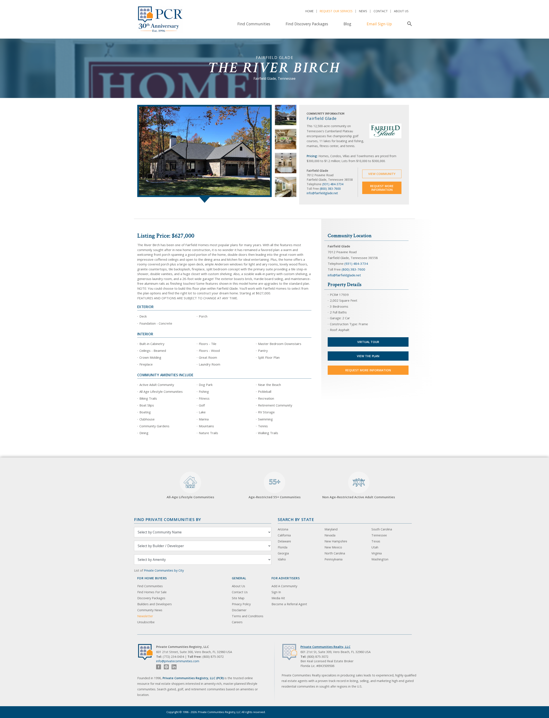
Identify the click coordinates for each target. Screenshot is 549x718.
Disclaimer (239, 610)
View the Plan (368, 356)
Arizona (283, 529)
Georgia (283, 553)
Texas (375, 541)
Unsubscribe (146, 622)
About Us (401, 11)
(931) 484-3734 (332, 184)
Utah (374, 547)
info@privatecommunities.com (177, 661)
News (363, 11)
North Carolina (334, 553)
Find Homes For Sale (152, 592)
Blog (347, 23)
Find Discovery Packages (307, 23)
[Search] (409, 23)
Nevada (329, 535)
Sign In (276, 592)
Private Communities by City (164, 570)
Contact (381, 11)
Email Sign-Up (379, 23)
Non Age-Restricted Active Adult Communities (358, 497)
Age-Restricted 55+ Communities (275, 488)
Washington (379, 559)
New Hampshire (335, 541)
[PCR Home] (147, 652)
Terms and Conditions (247, 616)
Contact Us (240, 592)
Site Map (238, 598)
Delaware (284, 541)
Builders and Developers (154, 604)
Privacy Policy (241, 604)
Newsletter (145, 616)
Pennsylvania (333, 559)
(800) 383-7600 (330, 189)
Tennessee (379, 535)
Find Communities (253, 23)
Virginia (376, 553)
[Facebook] (158, 666)
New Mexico (333, 547)
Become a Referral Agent (289, 604)
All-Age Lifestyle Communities (190, 497)
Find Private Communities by (167, 519)
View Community (381, 174)
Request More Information (382, 188)
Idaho (282, 559)
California (284, 535)
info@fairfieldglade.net (322, 193)
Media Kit (278, 598)
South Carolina (381, 529)
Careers (237, 622)
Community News (149, 610)
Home (309, 11)
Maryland (331, 529)
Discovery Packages (151, 598)
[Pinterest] (166, 666)
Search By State (296, 519)
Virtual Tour (368, 342)
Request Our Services (336, 11)
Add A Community (284, 586)
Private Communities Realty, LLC (325, 647)
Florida (282, 547)
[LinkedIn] (174, 666)
